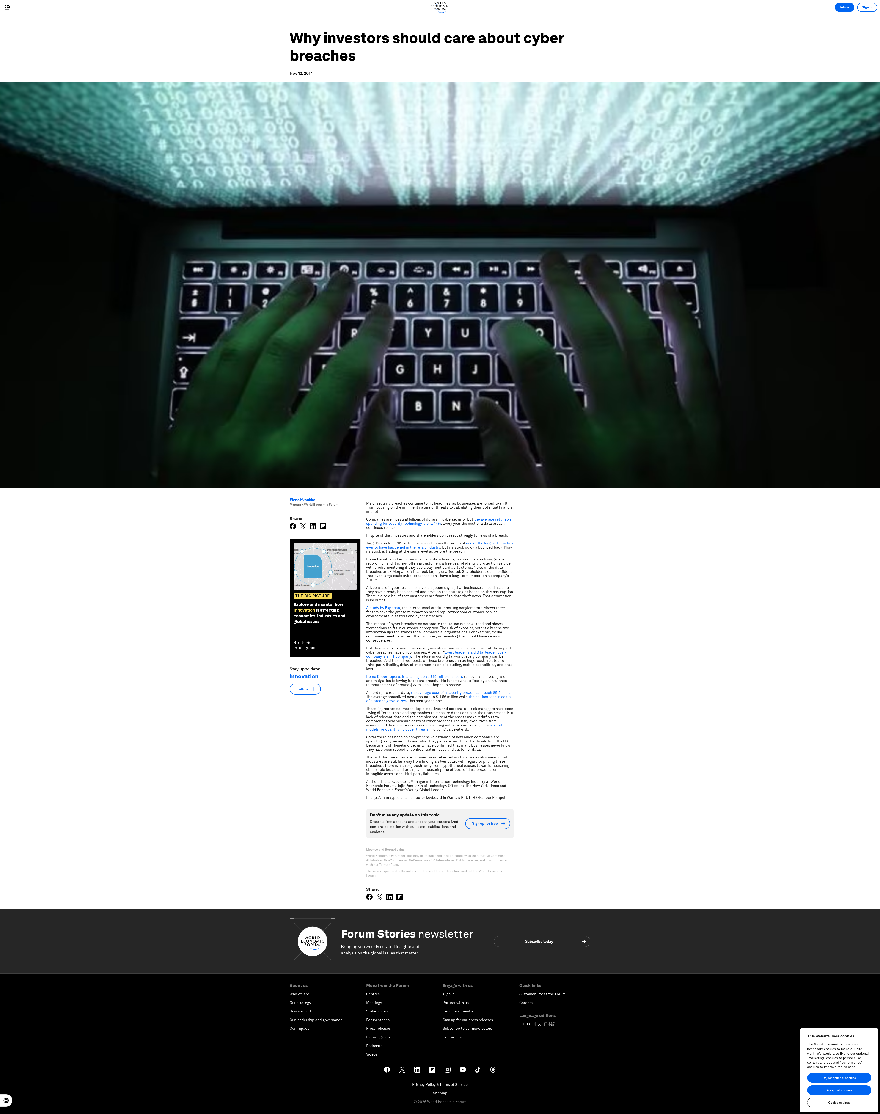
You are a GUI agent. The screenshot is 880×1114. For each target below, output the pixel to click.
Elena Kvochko (303, 500)
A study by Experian (383, 608)
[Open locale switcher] (6, 1100)
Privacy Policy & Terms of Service (440, 1084)
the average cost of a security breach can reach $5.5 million (461, 692)
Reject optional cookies (839, 1078)
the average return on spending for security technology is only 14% (438, 521)
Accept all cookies (839, 1090)
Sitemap (440, 1093)
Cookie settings (839, 1102)
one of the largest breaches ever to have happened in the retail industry (439, 545)
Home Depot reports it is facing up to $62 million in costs (414, 676)
